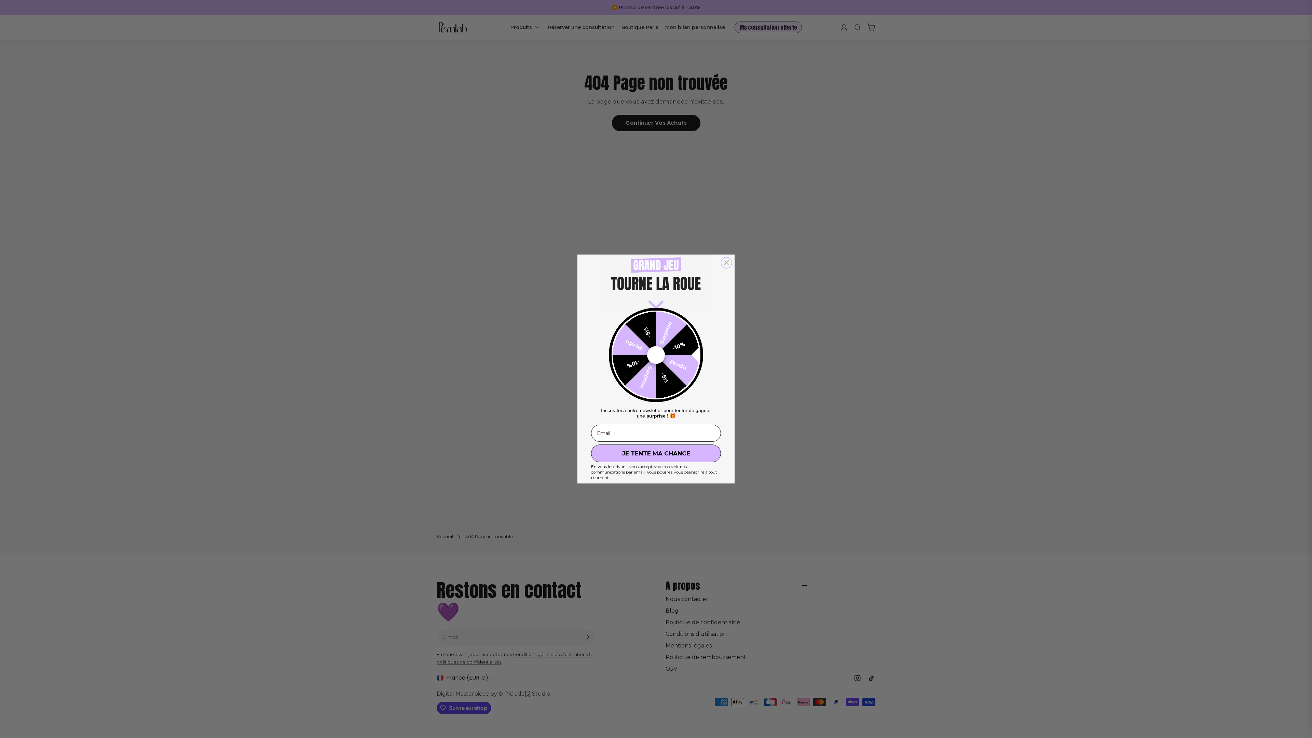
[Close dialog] (726, 262)
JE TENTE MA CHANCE (656, 453)
